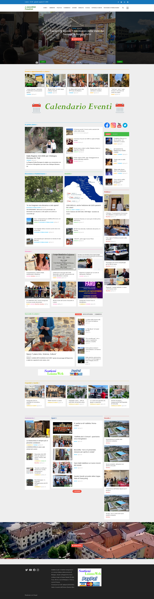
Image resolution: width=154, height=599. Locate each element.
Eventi (92, 92)
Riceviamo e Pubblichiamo (111, 8)
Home (45, 8)
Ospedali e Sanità (97, 8)
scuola (33, 276)
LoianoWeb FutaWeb (30, 8)
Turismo (29, 94)
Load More (77, 491)
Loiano (27, 2)
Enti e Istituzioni (78, 132)
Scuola (87, 8)
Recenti (115, 134)
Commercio (67, 8)
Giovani (74, 8)
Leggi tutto (77, 39)
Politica (59, 8)
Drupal (35, 595)
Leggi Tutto (77, 545)
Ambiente (52, 8)
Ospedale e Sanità (31, 405)
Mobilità (81, 8)
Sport (73, 209)
